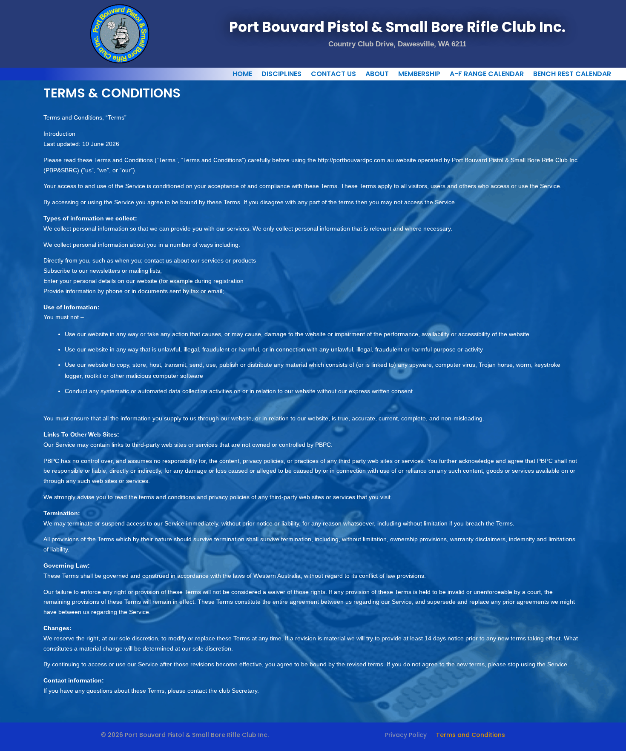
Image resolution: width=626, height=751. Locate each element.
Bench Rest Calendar (572, 75)
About (377, 75)
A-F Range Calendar (487, 75)
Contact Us (333, 75)
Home (242, 75)
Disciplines (281, 75)
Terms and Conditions (470, 735)
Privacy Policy (406, 735)
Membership (419, 75)
